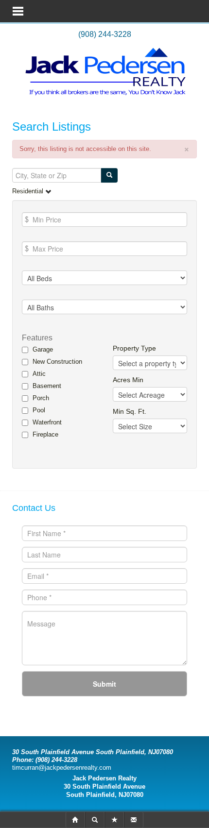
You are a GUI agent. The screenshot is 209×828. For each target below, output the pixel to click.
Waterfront (47, 422)
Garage (43, 349)
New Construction (57, 361)
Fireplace (45, 434)
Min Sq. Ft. (129, 411)
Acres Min (128, 380)
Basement (47, 385)
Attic (39, 373)
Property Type (134, 348)
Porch (41, 398)
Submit (104, 684)
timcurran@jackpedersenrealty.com (61, 767)
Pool (39, 410)
